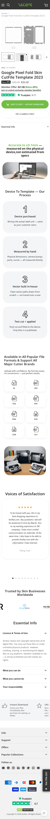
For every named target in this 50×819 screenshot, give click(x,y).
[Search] (8, 5)
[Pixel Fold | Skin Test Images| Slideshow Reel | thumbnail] (21, 57)
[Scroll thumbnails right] (46, 57)
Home (4, 13)
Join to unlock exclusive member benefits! (21, 90)
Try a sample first (25, 114)
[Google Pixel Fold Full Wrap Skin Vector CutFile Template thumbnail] (8, 57)
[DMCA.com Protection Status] (25, 811)
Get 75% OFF (46, 778)
